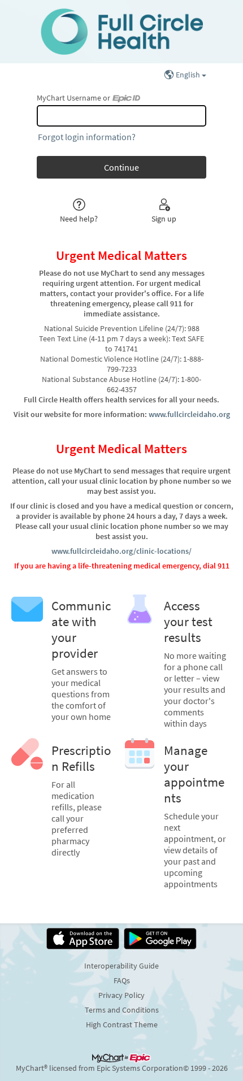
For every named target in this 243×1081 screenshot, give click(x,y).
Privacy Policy (121, 995)
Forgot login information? (87, 136)
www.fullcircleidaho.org (189, 414)
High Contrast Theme (122, 1024)
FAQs (122, 980)
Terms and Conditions (122, 1010)
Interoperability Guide (121, 966)
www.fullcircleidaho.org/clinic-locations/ (121, 551)
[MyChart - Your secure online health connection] (121, 32)
